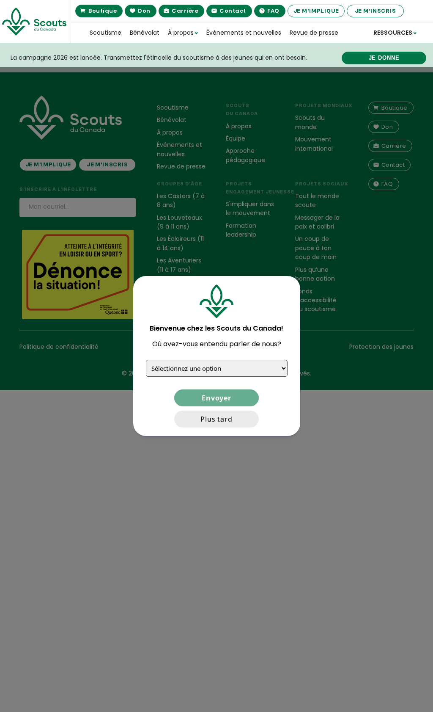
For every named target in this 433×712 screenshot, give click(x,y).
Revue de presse (314, 32)
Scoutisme (105, 32)
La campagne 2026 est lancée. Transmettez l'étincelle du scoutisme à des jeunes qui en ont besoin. (159, 57)
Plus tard (216, 419)
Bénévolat (144, 32)
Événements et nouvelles (243, 32)
